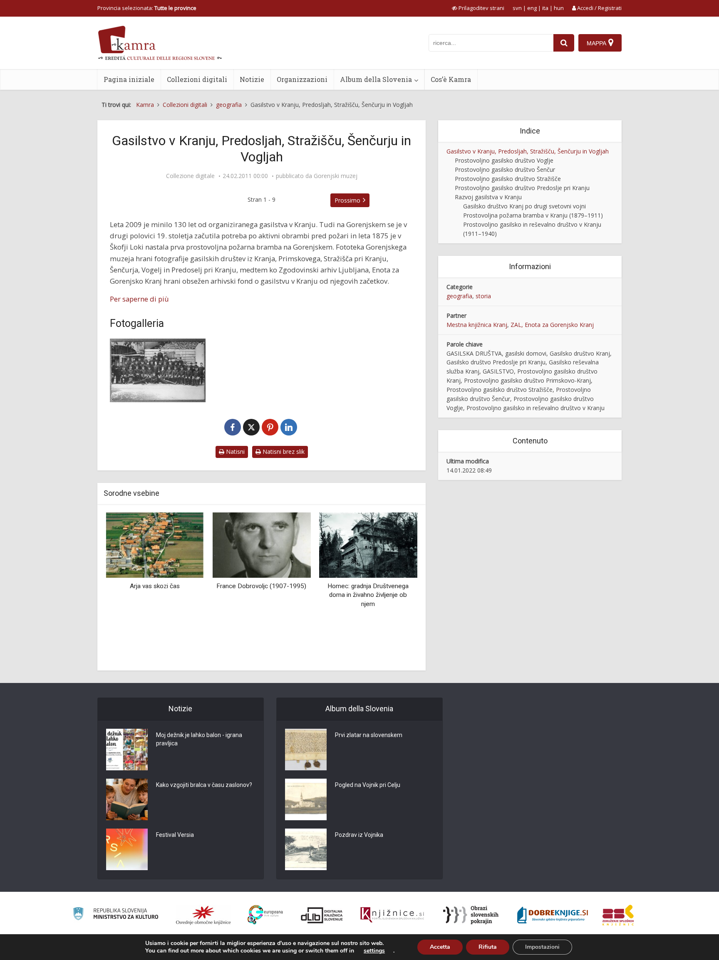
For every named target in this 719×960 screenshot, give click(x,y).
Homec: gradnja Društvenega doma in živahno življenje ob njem (368, 595)
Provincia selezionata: (146, 8)
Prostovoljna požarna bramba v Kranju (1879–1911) (533, 215)
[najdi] (563, 43)
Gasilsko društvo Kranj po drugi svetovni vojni (524, 206)
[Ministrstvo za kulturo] (115, 915)
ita (545, 8)
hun (559, 8)
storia (483, 296)
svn (517, 8)
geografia (459, 296)
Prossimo (347, 200)
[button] (396, 588)
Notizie (252, 79)
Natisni (234, 451)
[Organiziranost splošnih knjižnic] (203, 915)
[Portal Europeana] (265, 914)
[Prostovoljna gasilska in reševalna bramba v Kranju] (158, 370)
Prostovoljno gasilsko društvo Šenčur (505, 169)
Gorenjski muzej (335, 176)
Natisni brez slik (283, 451)
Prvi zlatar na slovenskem (368, 735)
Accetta (440, 947)
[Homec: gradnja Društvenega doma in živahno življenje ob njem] (368, 544)
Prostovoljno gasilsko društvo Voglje (504, 160)
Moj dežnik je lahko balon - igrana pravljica (199, 739)
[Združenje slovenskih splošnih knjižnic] (392, 915)
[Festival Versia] (127, 849)
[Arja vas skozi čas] (155, 544)
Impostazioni (542, 947)
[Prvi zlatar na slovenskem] (306, 749)
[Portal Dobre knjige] (552, 915)
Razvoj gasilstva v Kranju (488, 197)
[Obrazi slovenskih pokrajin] (471, 915)
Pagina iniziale (129, 79)
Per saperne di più (139, 299)
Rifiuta (488, 947)
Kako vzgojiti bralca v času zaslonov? (204, 785)
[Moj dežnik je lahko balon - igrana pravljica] (127, 749)
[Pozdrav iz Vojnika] (306, 849)
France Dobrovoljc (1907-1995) (261, 586)
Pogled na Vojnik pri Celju (367, 785)
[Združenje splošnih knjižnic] (618, 915)
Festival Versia (175, 834)
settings (374, 951)
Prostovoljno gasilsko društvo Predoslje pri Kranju (522, 188)
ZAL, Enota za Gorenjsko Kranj (552, 325)
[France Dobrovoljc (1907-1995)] (261, 544)
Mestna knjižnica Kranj (476, 325)
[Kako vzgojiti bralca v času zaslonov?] (127, 799)
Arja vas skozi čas (155, 586)
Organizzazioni (302, 79)
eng (532, 8)
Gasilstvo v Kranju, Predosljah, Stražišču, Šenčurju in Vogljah (527, 151)
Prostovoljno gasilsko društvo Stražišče (508, 179)
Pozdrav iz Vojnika (359, 834)
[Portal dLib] (322, 915)
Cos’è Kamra (451, 79)
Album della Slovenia (376, 79)
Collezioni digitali (197, 79)
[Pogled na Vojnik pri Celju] (306, 799)
